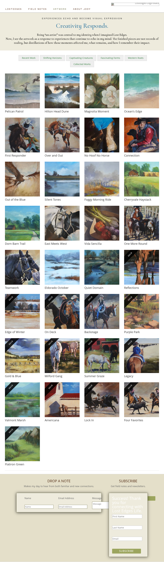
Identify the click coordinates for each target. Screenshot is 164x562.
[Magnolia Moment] (101, 90)
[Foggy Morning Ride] (101, 179)
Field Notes (37, 9)
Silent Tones (53, 199)
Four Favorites (133, 420)
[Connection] (141, 135)
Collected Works (82, 64)
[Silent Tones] (62, 179)
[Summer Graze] (101, 355)
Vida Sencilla (93, 244)
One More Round (135, 244)
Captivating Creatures (81, 57)
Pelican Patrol (14, 111)
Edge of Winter (15, 332)
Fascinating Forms (110, 57)
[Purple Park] (141, 311)
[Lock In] (101, 399)
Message (97, 498)
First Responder (15, 155)
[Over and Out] (62, 135)
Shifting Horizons (52, 57)
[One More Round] (141, 223)
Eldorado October (57, 288)
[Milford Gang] (62, 355)
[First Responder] (22, 135)
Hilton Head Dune (57, 111)
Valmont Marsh (15, 420)
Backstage (91, 332)
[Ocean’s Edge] (141, 90)
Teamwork (12, 288)
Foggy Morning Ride (97, 199)
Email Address (66, 498)
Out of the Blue (15, 199)
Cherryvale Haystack (137, 199)
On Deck (50, 332)
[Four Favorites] (141, 399)
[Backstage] (101, 311)
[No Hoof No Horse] (101, 135)
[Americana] (62, 399)
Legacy (128, 376)
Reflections (131, 288)
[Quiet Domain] (101, 267)
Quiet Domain (93, 288)
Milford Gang (53, 376)
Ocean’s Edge (133, 111)
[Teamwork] (22, 267)
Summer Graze (94, 376)
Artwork (60, 9)
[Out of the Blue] (22, 179)
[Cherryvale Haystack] (141, 179)
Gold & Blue (13, 376)
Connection (131, 155)
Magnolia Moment (96, 111)
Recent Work (28, 57)
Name (28, 498)
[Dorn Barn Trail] (22, 223)
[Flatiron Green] (22, 443)
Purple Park (132, 332)
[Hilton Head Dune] (62, 90)
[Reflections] (141, 267)
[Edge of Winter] (22, 311)
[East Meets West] (62, 223)
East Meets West (56, 244)
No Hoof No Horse (96, 155)
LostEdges (13, 9)
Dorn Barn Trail (15, 244)
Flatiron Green (14, 464)
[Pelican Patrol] (22, 90)
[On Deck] (62, 311)
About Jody (81, 9)
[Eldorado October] (62, 267)
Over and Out (54, 155)
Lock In (89, 420)
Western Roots (136, 57)
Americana (52, 420)
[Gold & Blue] (22, 355)
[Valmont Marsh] (22, 399)
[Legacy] (141, 355)
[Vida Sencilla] (101, 223)
